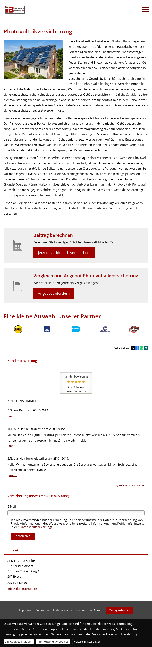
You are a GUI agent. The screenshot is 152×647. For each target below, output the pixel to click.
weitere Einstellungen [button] (87, 641)
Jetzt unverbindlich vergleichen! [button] (64, 252)
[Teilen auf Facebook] (137, 348)
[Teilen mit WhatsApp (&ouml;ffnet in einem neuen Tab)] (141, 348)
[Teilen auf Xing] (146, 348)
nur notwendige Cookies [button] (52, 641)
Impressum (26, 610)
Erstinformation (63, 610)
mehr (13, 416)
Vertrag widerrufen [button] (119, 610)
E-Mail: (11, 506)
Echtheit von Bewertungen (132, 485)
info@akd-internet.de (22, 589)
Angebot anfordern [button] (54, 293)
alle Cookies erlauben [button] (18, 641)
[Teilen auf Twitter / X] (133, 348)
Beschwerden (83, 610)
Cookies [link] (98, 610)
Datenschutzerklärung (35, 527)
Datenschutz (43, 610)
